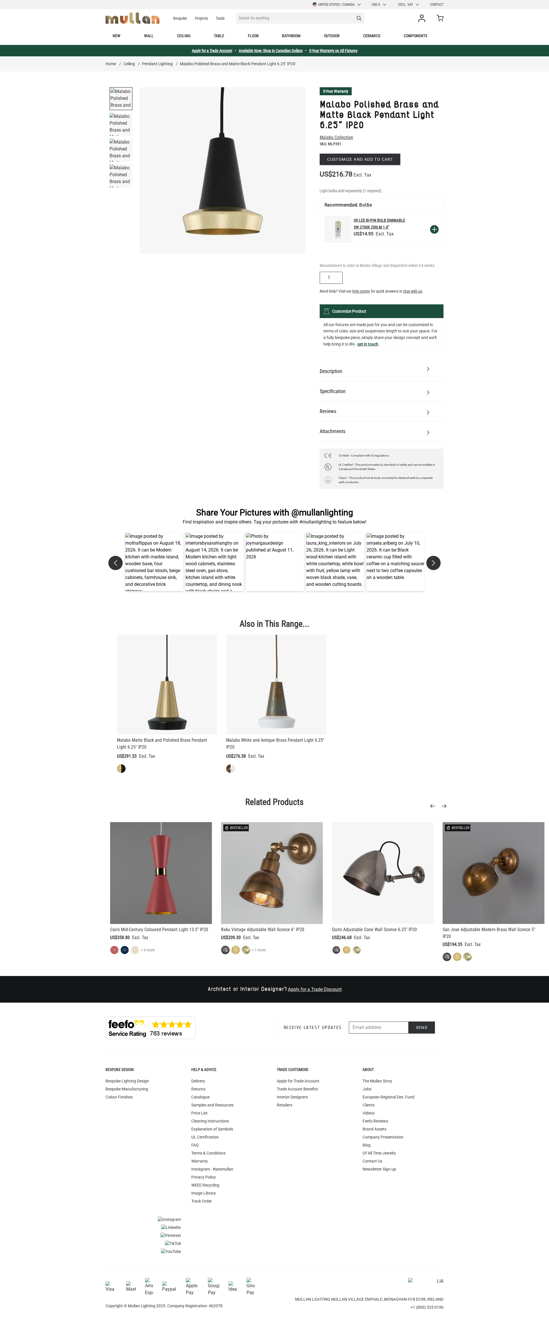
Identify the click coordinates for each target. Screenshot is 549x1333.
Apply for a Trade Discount (315, 989)
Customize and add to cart (360, 159)
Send (422, 1027)
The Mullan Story (377, 1081)
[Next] (445, 806)
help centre (361, 291)
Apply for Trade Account (298, 1081)
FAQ (195, 1145)
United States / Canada (336, 5)
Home (111, 64)
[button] (154, 562)
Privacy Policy (203, 1177)
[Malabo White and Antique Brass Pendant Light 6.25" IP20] (276, 685)
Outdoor (331, 35)
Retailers (284, 1105)
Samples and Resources (212, 1105)
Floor (253, 35)
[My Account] (423, 18)
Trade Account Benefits (297, 1089)
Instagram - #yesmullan (212, 1169)
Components (415, 35)
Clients (369, 1105)
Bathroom (291, 35)
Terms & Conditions (208, 1153)
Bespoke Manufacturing (127, 1089)
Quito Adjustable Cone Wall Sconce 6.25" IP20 (374, 929)
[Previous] (434, 806)
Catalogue (200, 1097)
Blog (367, 1145)
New (116, 35)
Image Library (203, 1193)
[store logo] (133, 18)
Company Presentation (383, 1137)
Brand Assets (374, 1129)
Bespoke (180, 18)
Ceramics (371, 35)
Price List (199, 1113)
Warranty (199, 1161)
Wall (149, 35)
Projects (201, 18)
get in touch (367, 344)
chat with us (412, 291)
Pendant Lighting (157, 64)
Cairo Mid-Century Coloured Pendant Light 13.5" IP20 (159, 929)
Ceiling (183, 35)
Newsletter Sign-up (379, 1169)
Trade (220, 18)
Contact (436, 5)
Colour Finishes (119, 1097)
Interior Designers (292, 1097)
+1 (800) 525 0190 (427, 1307)
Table (219, 35)
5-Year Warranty (335, 91)
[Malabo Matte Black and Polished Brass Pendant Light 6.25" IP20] (167, 685)
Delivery (198, 1081)
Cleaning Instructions (210, 1121)
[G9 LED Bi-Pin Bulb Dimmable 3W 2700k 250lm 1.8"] (338, 229)
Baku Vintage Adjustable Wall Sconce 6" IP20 (262, 929)
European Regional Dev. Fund (388, 1097)
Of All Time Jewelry (379, 1153)
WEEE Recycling (205, 1185)
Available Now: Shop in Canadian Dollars (271, 50)
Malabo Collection (336, 137)
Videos (369, 1113)
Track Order (201, 1201)
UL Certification (205, 1137)
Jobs (367, 1089)
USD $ (376, 5)
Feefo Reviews (375, 1121)
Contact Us (372, 1161)
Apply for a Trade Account (212, 50)
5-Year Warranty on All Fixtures (333, 50)
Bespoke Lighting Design (127, 1081)
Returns (198, 1089)
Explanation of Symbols (212, 1129)
